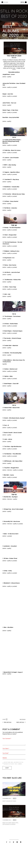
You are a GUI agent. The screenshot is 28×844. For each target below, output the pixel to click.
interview (9, 470)
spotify (9, 76)
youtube (14, 87)
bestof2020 (22, 719)
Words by (17, 22)
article (4, 76)
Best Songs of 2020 (9, 801)
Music (25, 22)
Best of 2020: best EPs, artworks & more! (10, 823)
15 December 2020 (7, 22)
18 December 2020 (7, 798)
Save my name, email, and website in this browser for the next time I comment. (13, 763)
